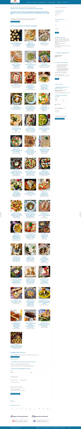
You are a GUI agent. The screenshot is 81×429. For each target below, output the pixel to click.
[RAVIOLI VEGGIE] (44, 35)
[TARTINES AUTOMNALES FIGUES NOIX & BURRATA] (44, 249)
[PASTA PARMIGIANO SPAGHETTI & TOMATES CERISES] (30, 227)
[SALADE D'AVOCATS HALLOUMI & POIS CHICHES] (44, 120)
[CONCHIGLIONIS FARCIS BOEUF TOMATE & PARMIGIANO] (30, 293)
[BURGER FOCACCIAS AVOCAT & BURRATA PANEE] (44, 293)
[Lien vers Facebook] (68, 427)
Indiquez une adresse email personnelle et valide (58, 56)
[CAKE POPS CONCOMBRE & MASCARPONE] (16, 184)
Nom (31, 372)
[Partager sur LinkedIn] (30, 409)
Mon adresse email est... (14, 376)
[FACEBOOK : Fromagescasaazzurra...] (41, 421)
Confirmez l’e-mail (23, 380)
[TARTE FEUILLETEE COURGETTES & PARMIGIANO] (44, 141)
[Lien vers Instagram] (69, 427)
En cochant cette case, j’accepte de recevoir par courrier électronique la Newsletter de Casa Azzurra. (62, 65)
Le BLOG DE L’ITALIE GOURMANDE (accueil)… (61, 7)
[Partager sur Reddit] (43, 409)
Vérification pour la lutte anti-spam (60, 72)
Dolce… (56, 15)
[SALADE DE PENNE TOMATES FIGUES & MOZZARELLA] (16, 206)
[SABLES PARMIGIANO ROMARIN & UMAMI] (16, 338)
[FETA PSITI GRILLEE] (16, 77)
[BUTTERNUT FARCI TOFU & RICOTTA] (16, 293)
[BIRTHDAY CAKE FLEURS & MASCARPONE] (44, 272)
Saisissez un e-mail (14, 380)
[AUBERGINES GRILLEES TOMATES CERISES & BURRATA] (44, 163)
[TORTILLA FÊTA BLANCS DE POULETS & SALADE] (44, 315)
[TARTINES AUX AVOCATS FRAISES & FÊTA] (44, 206)
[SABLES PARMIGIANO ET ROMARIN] (16, 35)
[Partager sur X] (17, 409)
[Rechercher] (69, 2)
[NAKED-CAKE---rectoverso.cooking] (30, 249)
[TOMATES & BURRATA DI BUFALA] (30, 184)
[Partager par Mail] (48, 409)
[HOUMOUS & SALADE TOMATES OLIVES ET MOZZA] (30, 120)
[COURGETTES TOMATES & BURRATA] (44, 227)
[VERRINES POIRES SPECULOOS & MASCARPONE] (30, 272)
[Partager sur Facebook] (13, 409)
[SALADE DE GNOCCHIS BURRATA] (16, 99)
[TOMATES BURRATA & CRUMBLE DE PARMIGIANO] (30, 206)
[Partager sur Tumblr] (35, 409)
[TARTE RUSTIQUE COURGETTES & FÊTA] (16, 120)
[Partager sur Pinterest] (26, 409)
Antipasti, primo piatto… (58, 12)
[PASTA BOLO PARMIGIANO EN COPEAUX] (30, 77)
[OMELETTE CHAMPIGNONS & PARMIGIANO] (30, 35)
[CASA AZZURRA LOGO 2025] (15, 2)
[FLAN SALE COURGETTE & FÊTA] (44, 56)
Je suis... (12, 370)
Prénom (12, 372)
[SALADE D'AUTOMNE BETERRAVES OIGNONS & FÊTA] (16, 272)
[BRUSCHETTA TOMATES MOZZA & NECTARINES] (16, 141)
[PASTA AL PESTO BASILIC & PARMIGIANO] (44, 77)
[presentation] (62, 75)
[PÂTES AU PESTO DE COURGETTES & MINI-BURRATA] (30, 163)
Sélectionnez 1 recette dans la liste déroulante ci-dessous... (20, 364)
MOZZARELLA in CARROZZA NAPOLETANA (62, 38)
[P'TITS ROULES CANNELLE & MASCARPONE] (16, 249)
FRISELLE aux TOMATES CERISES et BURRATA (62, 40)
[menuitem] (29, 2)
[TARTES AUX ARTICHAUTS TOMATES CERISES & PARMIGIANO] (30, 141)
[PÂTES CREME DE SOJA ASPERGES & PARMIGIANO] (30, 99)
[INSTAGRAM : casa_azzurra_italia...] (20, 421)
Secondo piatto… (57, 14)
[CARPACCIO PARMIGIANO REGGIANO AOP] (44, 184)
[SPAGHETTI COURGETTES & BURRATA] (44, 99)
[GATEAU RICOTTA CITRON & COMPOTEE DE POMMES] (16, 315)
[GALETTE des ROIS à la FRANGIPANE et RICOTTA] (0, 214)
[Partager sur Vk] (39, 409)
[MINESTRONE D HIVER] (80, 214)
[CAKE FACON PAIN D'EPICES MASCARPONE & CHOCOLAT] (30, 315)
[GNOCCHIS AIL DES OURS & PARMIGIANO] (30, 56)
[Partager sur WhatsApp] (21, 409)
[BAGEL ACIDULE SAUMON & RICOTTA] (16, 56)
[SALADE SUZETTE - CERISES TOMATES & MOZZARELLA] (16, 163)
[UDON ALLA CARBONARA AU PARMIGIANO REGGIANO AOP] (16, 227)
